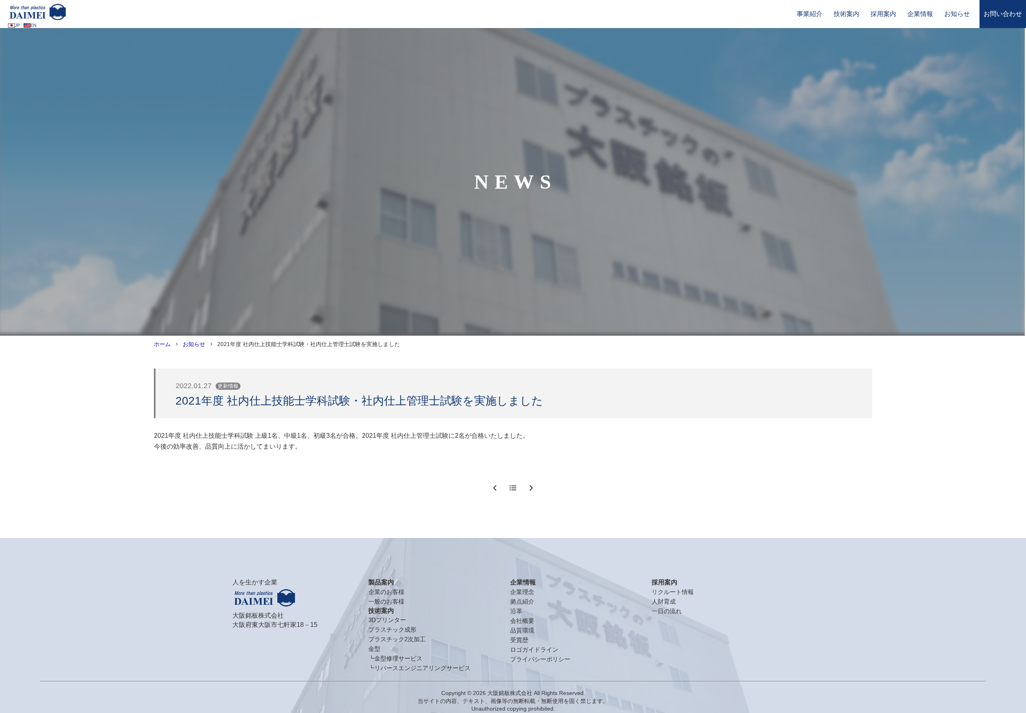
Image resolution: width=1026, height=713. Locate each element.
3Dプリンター (387, 619)
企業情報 (920, 13)
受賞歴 (519, 639)
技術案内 (846, 13)
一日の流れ (667, 611)
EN (33, 25)
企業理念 (522, 591)
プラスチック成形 (392, 629)
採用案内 (883, 13)
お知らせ (957, 13)
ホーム (162, 344)
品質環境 (522, 630)
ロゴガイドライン (534, 649)
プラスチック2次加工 (397, 639)
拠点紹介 (522, 601)
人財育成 (664, 601)
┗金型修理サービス (395, 658)
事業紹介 (809, 13)
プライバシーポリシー (540, 659)
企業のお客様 (386, 591)
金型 (374, 648)
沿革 (516, 611)
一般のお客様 (386, 601)
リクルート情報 (673, 591)
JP (17, 25)
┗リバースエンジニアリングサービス (419, 668)
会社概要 (522, 620)
